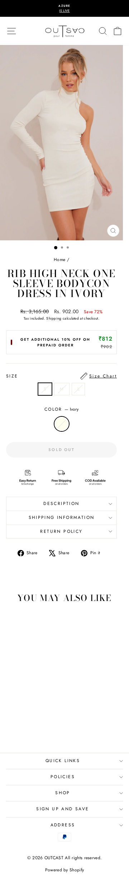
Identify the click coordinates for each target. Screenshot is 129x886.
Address (63, 825)
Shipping (53, 318)
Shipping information (62, 517)
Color (61, 409)
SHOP (62, 793)
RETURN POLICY (61, 531)
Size (61, 376)
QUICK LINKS (63, 760)
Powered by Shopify (64, 870)
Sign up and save (62, 809)
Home (59, 259)
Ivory (61, 424)
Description (61, 503)
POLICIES (63, 777)
